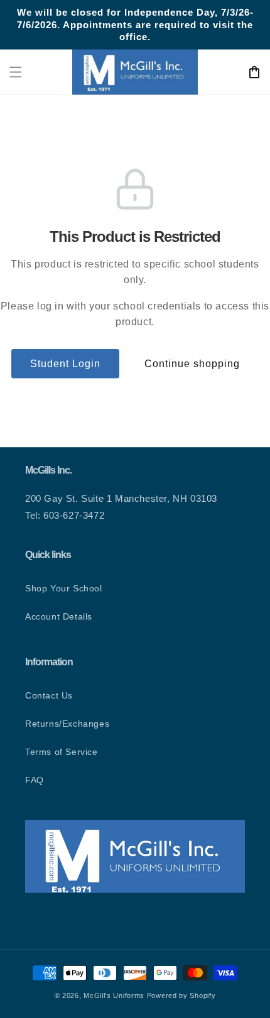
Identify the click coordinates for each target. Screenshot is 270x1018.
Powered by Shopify (181, 995)
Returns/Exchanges (67, 724)
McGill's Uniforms (114, 995)
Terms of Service (61, 752)
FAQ (34, 780)
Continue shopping (192, 363)
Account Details (58, 616)
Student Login (65, 363)
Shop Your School (63, 588)
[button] (16, 72)
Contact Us (49, 695)
